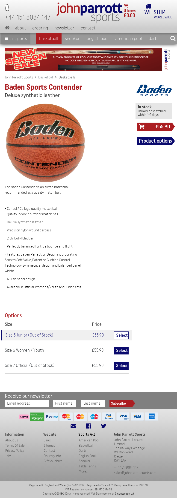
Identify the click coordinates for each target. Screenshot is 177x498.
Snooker (72, 38)
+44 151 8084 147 (126, 467)
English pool (97, 38)
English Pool (87, 456)
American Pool (128, 38)
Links (47, 440)
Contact (88, 28)
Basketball (48, 38)
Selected (122, 335)
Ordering (40, 28)
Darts (153, 38)
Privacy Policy (14, 450)
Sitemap (50, 445)
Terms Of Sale (15, 445)
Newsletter (64, 28)
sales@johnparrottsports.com (135, 473)
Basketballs (67, 77)
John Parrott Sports (19, 77)
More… (83, 471)
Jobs (8, 456)
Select (122, 350)
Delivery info (52, 456)
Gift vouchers (53, 461)
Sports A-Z (86, 434)
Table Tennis (88, 466)
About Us (11, 440)
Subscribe (118, 403)
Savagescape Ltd (124, 493)
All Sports (18, 38)
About (20, 28)
